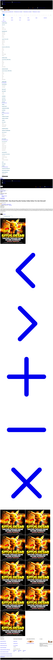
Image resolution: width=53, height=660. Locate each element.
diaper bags (4, 99)
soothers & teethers (5, 118)
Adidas (12, 17)
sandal (2, 43)
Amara (36, 17)
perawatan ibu (4, 152)
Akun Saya (1, 177)
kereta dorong (4, 84)
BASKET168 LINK (3, 641)
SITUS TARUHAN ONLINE (4, 651)
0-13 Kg (3, 92)
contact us (38, 11)
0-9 (50, 15)
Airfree (20, 17)
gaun (2, 51)
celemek (3, 120)
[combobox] (4, 190)
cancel (1, 191)
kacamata (3, 27)
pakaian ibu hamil (5, 68)
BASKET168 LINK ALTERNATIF (5, 649)
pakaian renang (4, 57)
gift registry (21, 11)
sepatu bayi (3, 40)
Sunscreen (3, 144)
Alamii (28, 17)
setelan (3, 52)
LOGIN (30, 8)
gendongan (3, 96)
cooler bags (3, 136)
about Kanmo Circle (10, 11)
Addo (3, 17)
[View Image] (12, 534)
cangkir (3, 123)
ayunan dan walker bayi (6, 168)
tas (2, 26)
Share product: (2, 636)
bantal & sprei (4, 106)
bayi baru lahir (3, 85)
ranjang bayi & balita (5, 108)
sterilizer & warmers (5, 116)
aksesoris (3, 55)
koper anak (4, 89)
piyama (3, 35)
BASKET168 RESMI (3, 647)
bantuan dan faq (15, 643)
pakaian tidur (3, 32)
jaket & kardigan (4, 54)
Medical (3, 158)
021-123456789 (15, 645)
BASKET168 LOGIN (3, 643)
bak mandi (3, 163)
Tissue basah (3, 155)
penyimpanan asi (4, 135)
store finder (30, 11)
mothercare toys (4, 173)
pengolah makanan (5, 128)
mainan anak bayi (5, 172)
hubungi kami (15, 641)
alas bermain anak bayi (5, 170)
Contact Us (51, 186)
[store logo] (7, 10)
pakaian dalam (3, 66)
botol (3, 114)
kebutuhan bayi (4, 31)
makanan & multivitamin (6, 130)
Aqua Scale (45, 17)
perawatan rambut (4, 147)
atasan (2, 48)
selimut (3, 104)
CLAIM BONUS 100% (7, 216)
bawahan (3, 62)
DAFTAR (35, 8)
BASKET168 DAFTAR (3, 645)
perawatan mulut (4, 148)
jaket (2, 65)
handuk (3, 165)
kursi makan (4, 138)
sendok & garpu (4, 126)
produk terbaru (4, 22)
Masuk (1, 178)
